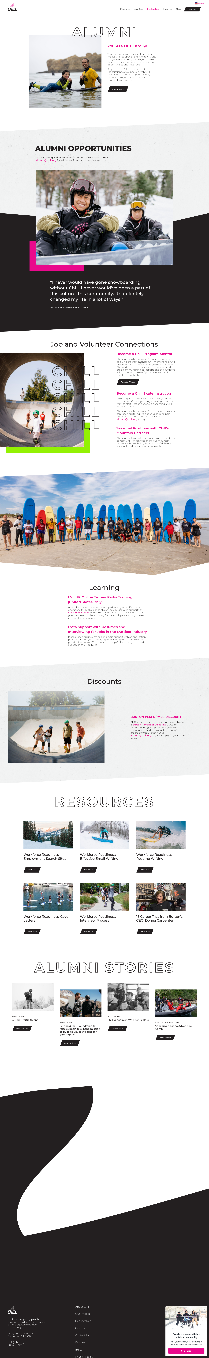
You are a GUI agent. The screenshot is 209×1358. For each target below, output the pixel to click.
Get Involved (153, 9)
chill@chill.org (16, 1342)
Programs (125, 9)
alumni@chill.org (46, 160)
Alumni (22, 1016)
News (62, 1022)
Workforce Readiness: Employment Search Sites (44, 857)
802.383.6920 (15, 1345)
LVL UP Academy (78, 612)
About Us (167, 9)
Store (178, 9)
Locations (138, 9)
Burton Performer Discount (149, 724)
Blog (14, 1016)
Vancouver (174, 1022)
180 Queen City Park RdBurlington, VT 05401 (21, 1335)
